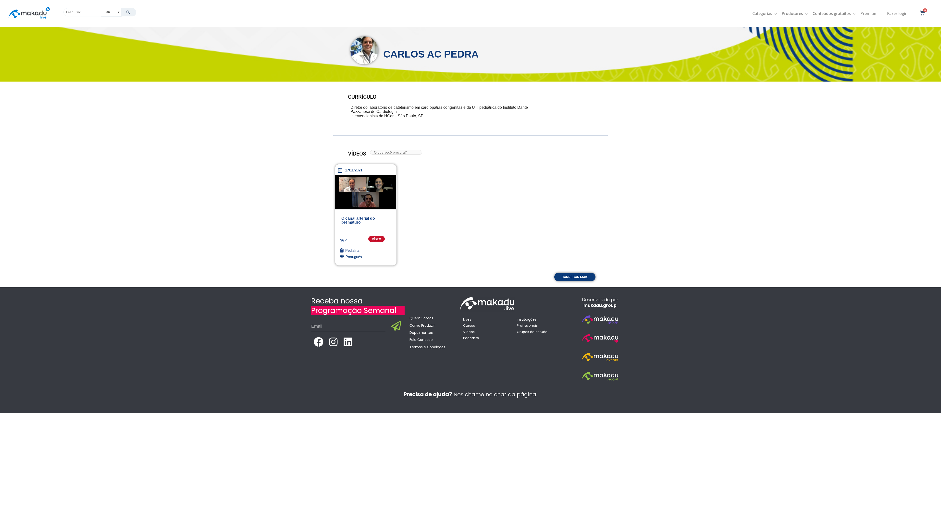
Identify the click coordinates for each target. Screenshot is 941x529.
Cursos (469, 325)
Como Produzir (422, 325)
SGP (343, 240)
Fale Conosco (421, 339)
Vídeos (469, 331)
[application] (774, 13)
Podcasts (471, 338)
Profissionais (527, 325)
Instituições (526, 319)
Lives (467, 319)
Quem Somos (421, 318)
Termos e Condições (427, 347)
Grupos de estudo (532, 331)
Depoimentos (421, 332)
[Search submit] (128, 12)
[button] (574, 277)
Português (354, 257)
